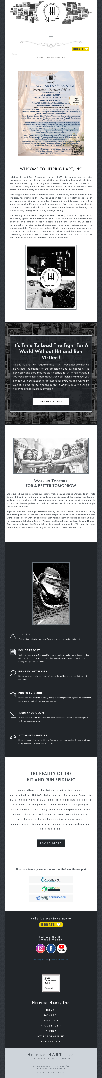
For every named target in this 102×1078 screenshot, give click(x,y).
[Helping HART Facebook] (51, 953)
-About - (51, 1020)
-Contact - (51, 1041)
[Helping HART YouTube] (61, 953)
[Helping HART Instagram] (40, 953)
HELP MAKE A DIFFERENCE (51, 401)
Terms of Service (59, 960)
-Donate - (51, 1015)
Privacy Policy (41, 960)
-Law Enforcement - (51, 1036)
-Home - (51, 1010)
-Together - (51, 1025)
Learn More (51, 843)
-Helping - (51, 1031)
